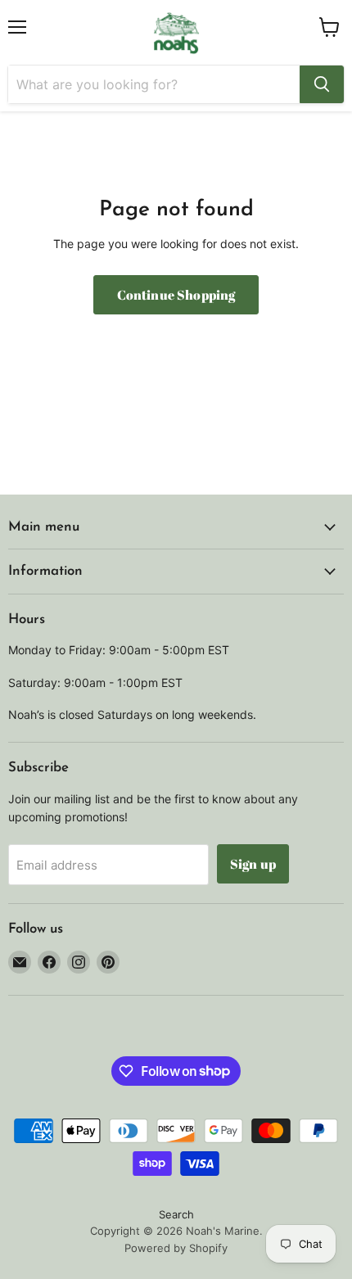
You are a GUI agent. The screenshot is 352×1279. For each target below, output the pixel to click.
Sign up (253, 864)
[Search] (322, 84)
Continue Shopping (176, 295)
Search (176, 1214)
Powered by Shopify (176, 1247)
